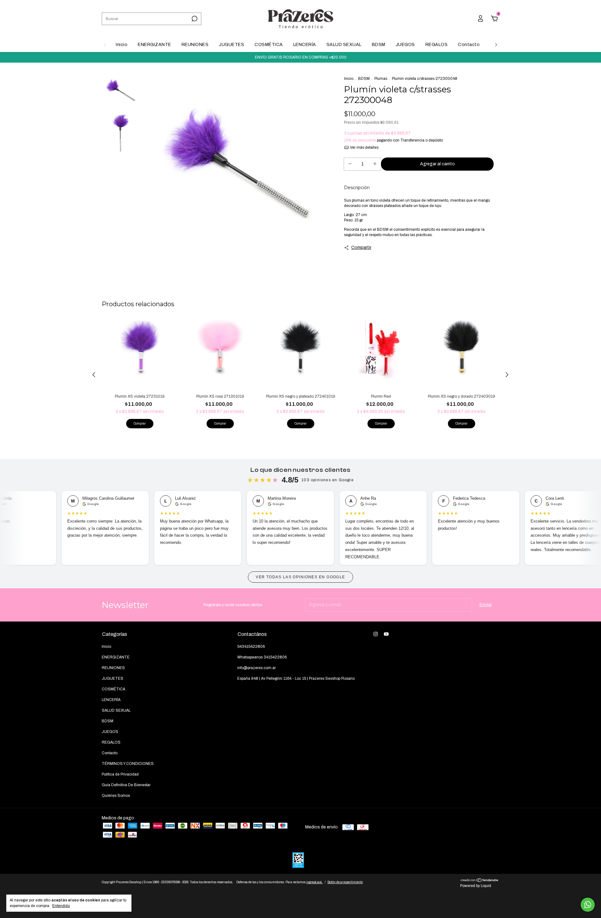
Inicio (121, 44)
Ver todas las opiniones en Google (300, 577)
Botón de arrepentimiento (345, 882)
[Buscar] (194, 19)
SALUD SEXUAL (344, 44)
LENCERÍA (304, 44)
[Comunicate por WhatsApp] (588, 905)
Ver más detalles (363, 147)
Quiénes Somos (116, 795)
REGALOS (436, 44)
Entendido (61, 906)
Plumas (380, 78)
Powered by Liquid (475, 886)
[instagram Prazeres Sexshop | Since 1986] (375, 634)
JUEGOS (405, 44)
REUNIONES (195, 44)
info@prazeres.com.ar (256, 668)
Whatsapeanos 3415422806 (262, 657)
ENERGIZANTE (154, 44)
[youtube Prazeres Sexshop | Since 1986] (386, 634)
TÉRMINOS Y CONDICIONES (128, 763)
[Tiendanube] (479, 881)
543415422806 (251, 646)
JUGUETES (231, 44)
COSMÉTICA (268, 44)
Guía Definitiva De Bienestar (126, 785)
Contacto (469, 44)
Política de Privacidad (120, 774)
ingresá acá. (314, 882)
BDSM (378, 44)
